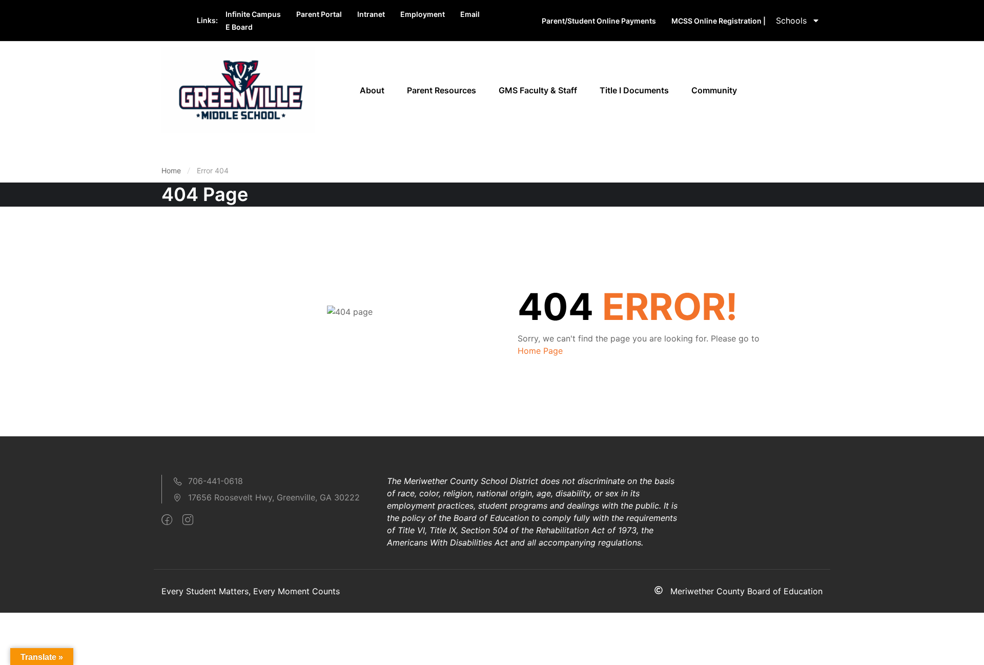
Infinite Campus (253, 14)
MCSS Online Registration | (718, 20)
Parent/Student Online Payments (599, 20)
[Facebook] (166, 520)
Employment (422, 14)
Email (470, 14)
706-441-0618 (215, 481)
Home (171, 170)
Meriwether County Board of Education (746, 591)
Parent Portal (319, 14)
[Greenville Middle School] (238, 89)
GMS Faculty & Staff (538, 90)
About (372, 90)
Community (714, 90)
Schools (791, 20)
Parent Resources (441, 90)
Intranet (371, 14)
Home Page (540, 351)
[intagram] (187, 520)
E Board (239, 27)
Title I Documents (634, 90)
